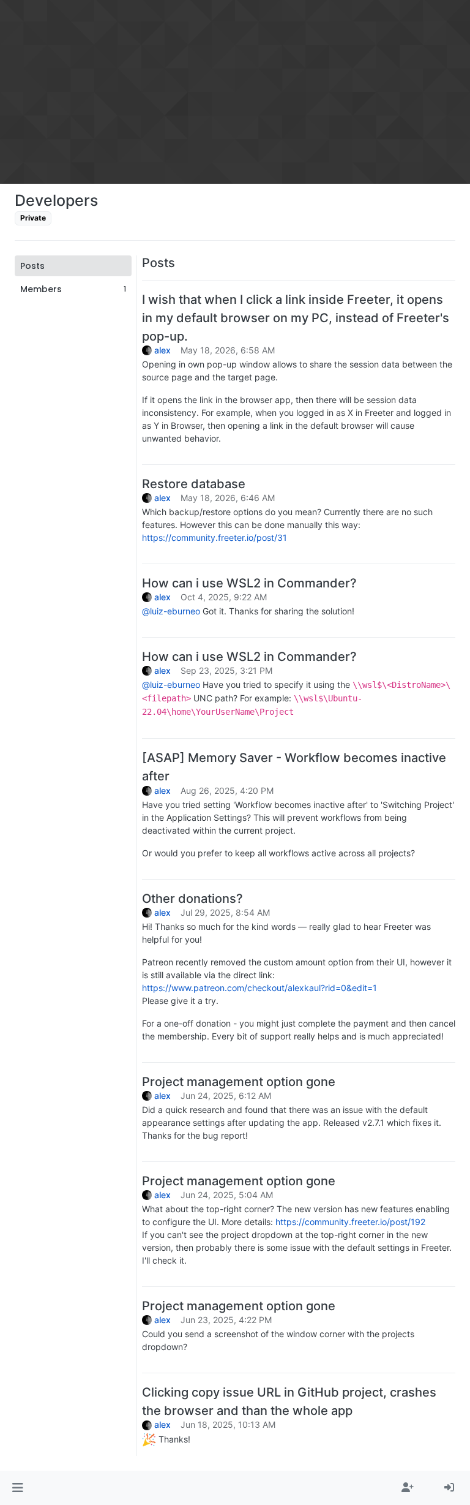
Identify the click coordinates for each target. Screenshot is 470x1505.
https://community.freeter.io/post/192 (350, 1221)
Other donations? (192, 898)
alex (162, 350)
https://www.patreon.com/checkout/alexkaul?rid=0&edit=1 (259, 988)
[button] (17, 1488)
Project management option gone (238, 1081)
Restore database (193, 484)
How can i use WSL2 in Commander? (249, 583)
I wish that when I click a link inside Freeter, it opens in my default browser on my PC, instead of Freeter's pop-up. (295, 318)
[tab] (73, 265)
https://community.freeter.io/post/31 (214, 537)
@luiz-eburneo (171, 611)
